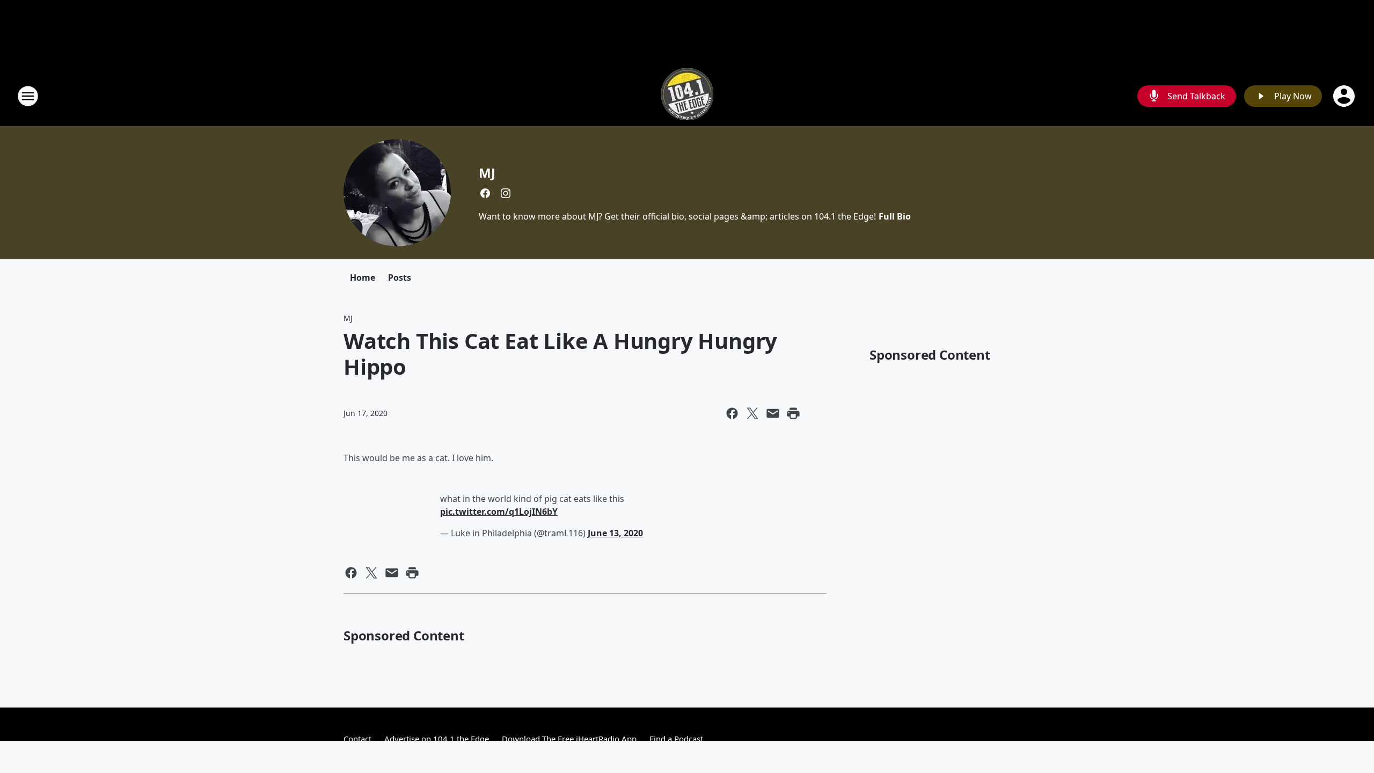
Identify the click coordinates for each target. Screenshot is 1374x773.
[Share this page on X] (752, 413)
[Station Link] (687, 96)
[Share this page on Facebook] (732, 413)
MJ (487, 172)
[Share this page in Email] (772, 413)
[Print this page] (793, 413)
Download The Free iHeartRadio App (569, 738)
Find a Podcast (676, 738)
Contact (357, 738)
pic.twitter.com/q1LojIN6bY (499, 511)
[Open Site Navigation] (28, 96)
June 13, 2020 (615, 533)
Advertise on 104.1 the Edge (436, 738)
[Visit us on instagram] (505, 193)
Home (362, 277)
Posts (399, 277)
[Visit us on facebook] (485, 193)
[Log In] (1345, 96)
